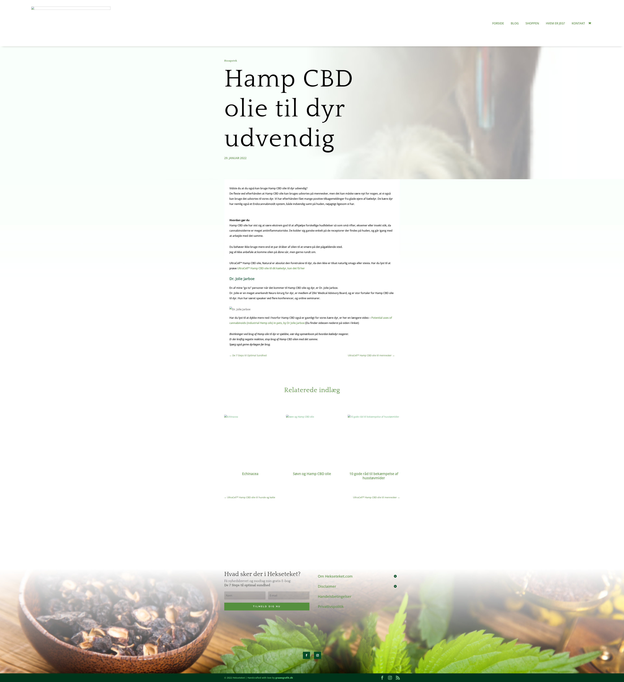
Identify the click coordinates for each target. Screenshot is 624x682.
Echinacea (250, 473)
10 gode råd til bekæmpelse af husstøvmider (373, 475)
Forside (498, 23)
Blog (515, 23)
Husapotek (230, 61)
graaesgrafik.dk (284, 677)
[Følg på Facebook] (306, 655)
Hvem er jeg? (555, 23)
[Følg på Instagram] (317, 655)
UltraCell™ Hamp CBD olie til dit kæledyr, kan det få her (271, 268)
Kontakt (578, 23)
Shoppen (532, 23)
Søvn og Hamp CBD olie (312, 473)
